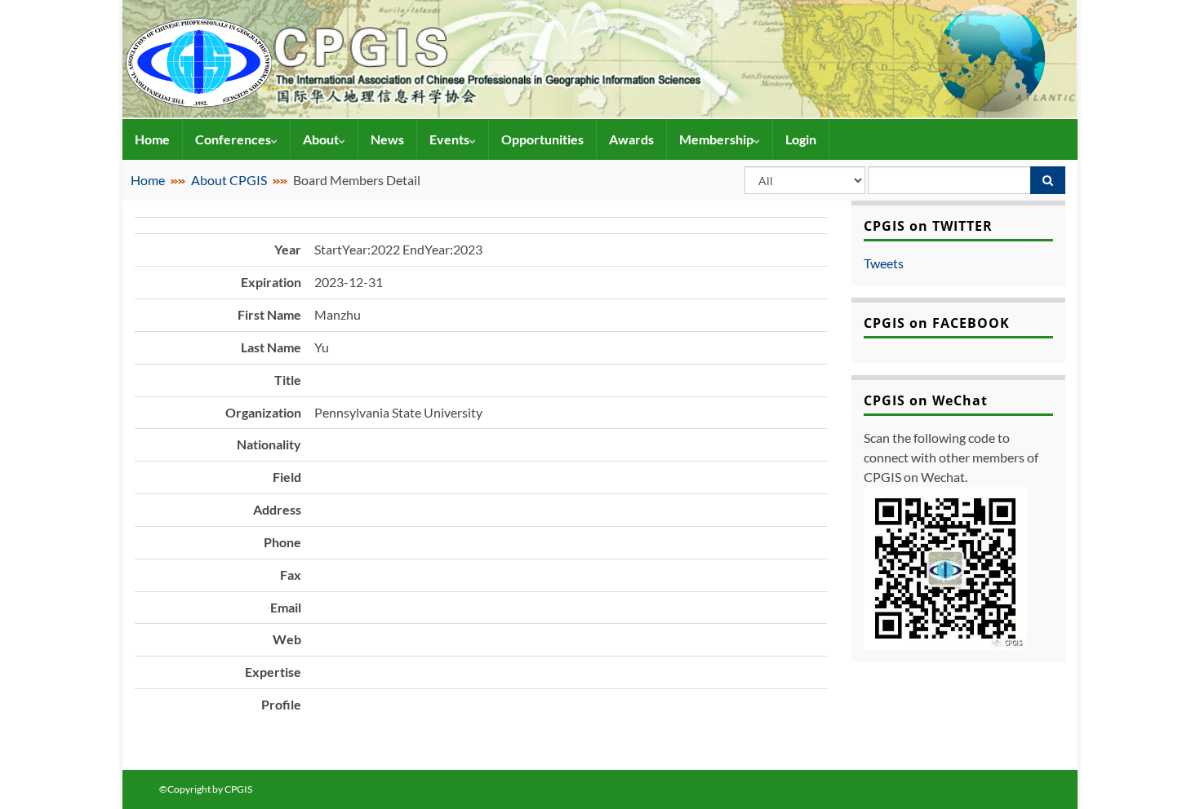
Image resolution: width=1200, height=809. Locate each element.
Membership (716, 139)
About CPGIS (229, 180)
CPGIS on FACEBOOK (937, 323)
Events (449, 139)
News (387, 139)
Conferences (233, 139)
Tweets (884, 263)
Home (152, 139)
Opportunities (542, 139)
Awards (631, 139)
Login (800, 139)
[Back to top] (1163, 772)
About (321, 139)
